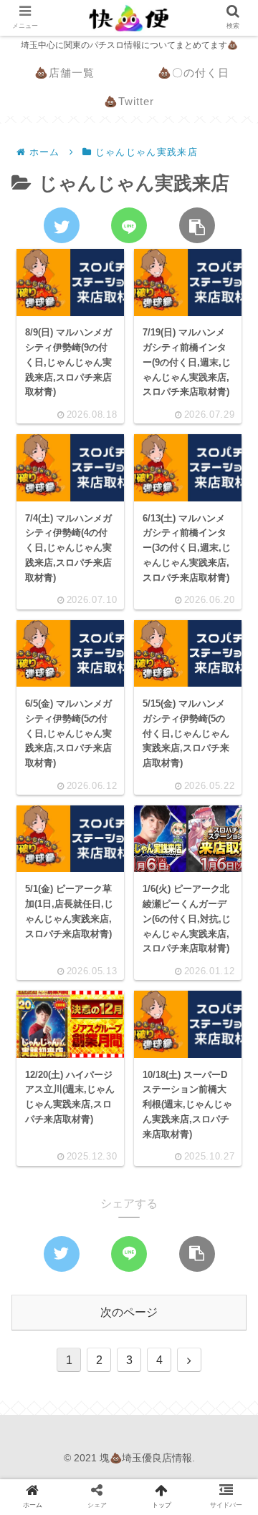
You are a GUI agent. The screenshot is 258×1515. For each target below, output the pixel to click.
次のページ (129, 1312)
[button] (227, 1268)
